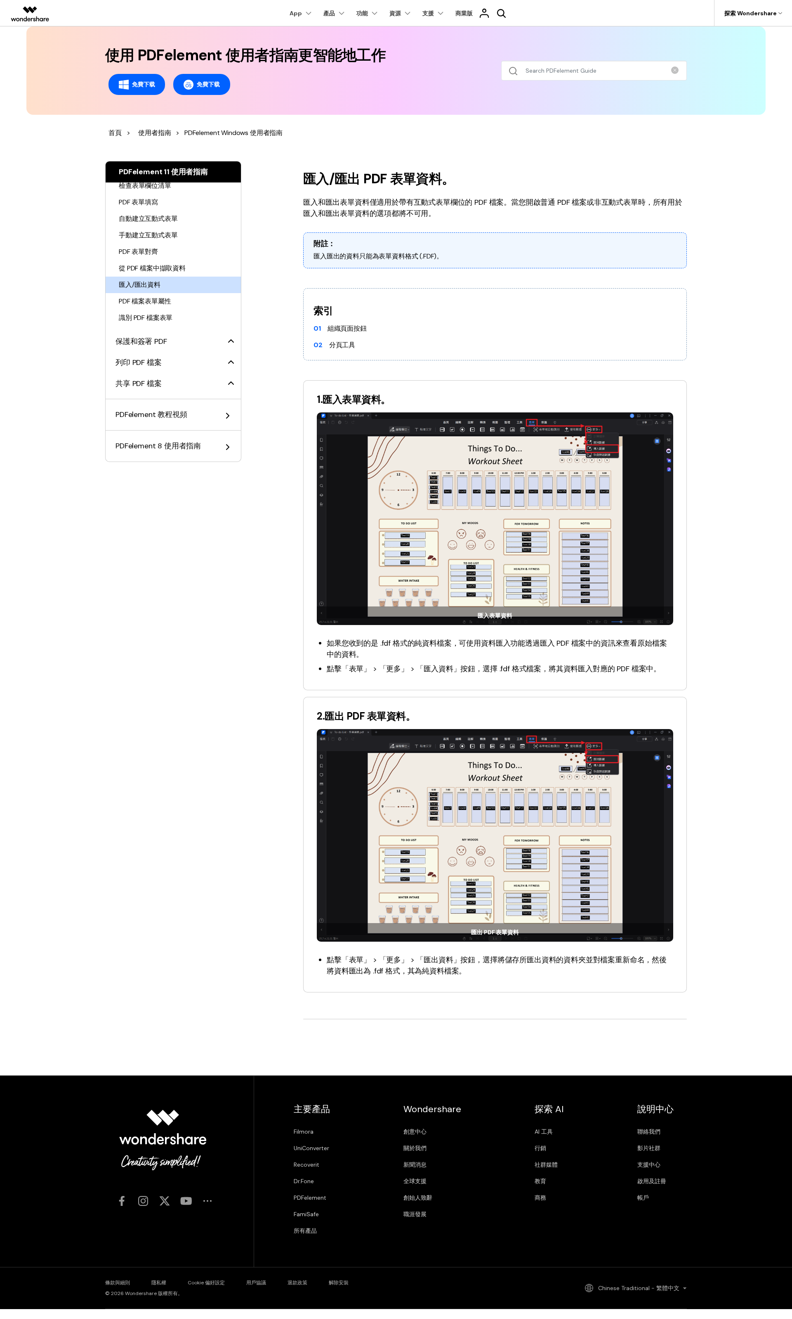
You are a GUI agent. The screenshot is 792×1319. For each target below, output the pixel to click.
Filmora (304, 1131)
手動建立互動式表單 (148, 235)
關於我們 (415, 1148)
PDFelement (310, 1197)
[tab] (173, 336)
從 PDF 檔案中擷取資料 (152, 268)
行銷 (540, 1148)
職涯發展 (415, 1214)
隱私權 (158, 1282)
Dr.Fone (304, 1181)
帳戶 (643, 1197)
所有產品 (305, 1230)
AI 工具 (544, 1131)
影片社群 (648, 1148)
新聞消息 (415, 1164)
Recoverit (306, 1164)
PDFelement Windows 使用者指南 (233, 132)
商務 (540, 1197)
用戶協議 (256, 1282)
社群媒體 (546, 1164)
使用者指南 (154, 132)
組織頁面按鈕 (347, 328)
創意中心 (415, 1131)
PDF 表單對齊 (138, 251)
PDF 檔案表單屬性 (145, 301)
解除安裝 (339, 1282)
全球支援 (415, 1181)
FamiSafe (306, 1214)
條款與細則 (117, 1282)
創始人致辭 (417, 1197)
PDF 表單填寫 (138, 202)
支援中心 (648, 1164)
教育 (540, 1181)
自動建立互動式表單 (148, 218)
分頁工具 (342, 345)
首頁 (115, 132)
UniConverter (311, 1148)
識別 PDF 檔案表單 (145, 317)
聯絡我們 (648, 1131)
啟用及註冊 (651, 1181)
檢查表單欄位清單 (145, 185)
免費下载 (143, 84)
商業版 (464, 13)
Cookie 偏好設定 (206, 1282)
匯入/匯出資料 (139, 284)
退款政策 (297, 1282)
